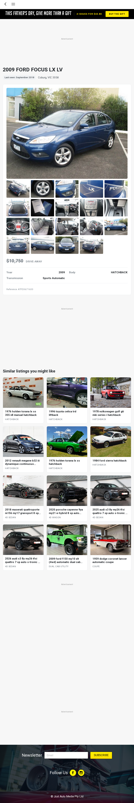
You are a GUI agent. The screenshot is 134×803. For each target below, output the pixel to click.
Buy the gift (117, 14)
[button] (17, 189)
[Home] (67, 787)
